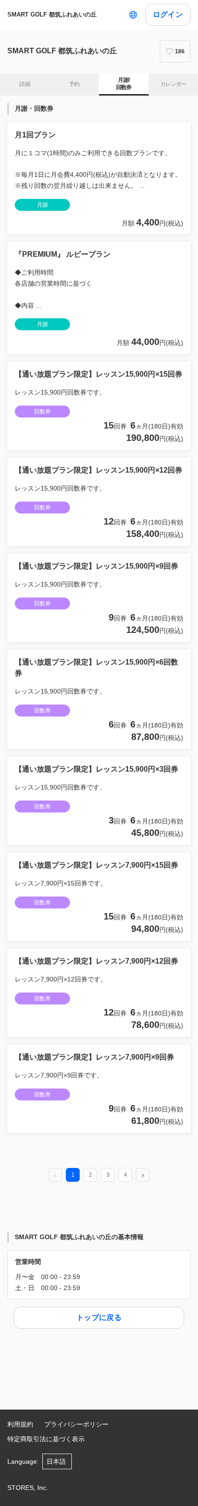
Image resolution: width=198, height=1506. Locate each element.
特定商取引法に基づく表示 (46, 1439)
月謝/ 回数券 (124, 83)
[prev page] (55, 1175)
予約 (74, 84)
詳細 (24, 84)
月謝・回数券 (34, 108)
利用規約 (20, 1424)
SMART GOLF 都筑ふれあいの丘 (52, 14)
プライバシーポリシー (76, 1424)
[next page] (142, 1175)
